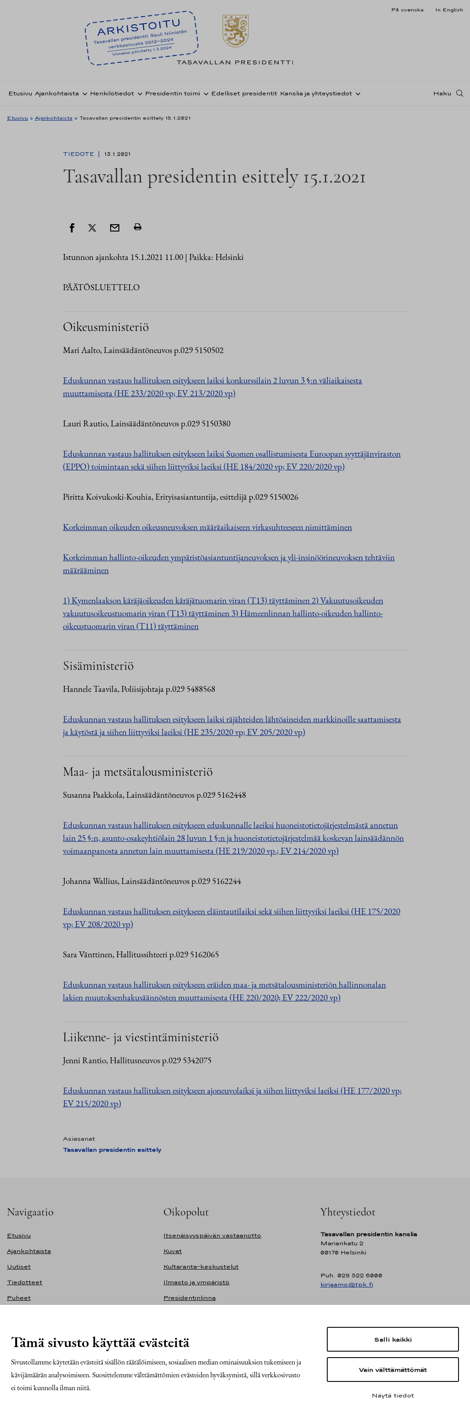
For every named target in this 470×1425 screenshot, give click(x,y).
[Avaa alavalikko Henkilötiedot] (138, 93)
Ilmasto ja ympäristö (196, 1282)
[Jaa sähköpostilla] (114, 227)
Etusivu (20, 93)
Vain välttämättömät (393, 1369)
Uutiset (19, 1266)
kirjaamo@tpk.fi (346, 1284)
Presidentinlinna (189, 1298)
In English (449, 9)
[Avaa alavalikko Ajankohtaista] (83, 93)
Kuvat (172, 1251)
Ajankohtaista (57, 93)
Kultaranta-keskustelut (201, 1266)
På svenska (407, 9)
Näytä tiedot (393, 1395)
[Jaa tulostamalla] (137, 227)
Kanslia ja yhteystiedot (316, 93)
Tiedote (79, 154)
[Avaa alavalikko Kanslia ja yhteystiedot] (356, 93)
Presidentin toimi (172, 93)
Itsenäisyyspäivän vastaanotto (212, 1235)
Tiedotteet (24, 1282)
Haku (442, 93)
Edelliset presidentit (244, 93)
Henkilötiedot (112, 93)
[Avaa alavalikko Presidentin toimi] (204, 93)
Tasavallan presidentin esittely (112, 1150)
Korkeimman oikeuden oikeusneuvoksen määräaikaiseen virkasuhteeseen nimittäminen (207, 527)
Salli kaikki (393, 1339)
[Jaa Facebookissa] (72, 227)
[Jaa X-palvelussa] (92, 227)
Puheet (19, 1298)
